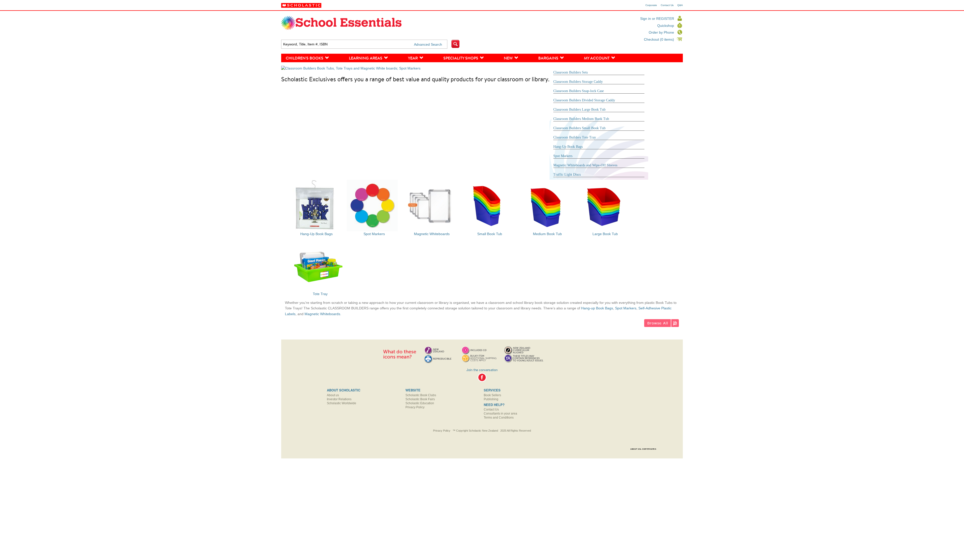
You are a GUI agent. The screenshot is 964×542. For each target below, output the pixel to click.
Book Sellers (492, 395)
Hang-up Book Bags (597, 308)
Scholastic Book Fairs (420, 399)
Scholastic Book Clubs (420, 395)
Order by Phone (661, 32)
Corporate (651, 5)
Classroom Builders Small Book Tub (579, 128)
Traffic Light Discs (567, 174)
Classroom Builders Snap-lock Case (578, 91)
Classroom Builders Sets (570, 72)
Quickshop (665, 26)
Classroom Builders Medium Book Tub (581, 119)
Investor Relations (339, 399)
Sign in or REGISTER (657, 19)
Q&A (680, 5)
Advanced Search (428, 44)
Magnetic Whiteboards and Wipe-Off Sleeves (585, 165)
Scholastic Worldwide (341, 403)
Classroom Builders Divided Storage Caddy (584, 100)
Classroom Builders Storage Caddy (578, 82)
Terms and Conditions (499, 417)
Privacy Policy (415, 407)
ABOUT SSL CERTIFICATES (643, 449)
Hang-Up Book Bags (568, 147)
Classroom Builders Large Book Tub (579, 109)
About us (333, 395)
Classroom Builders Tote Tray (574, 137)
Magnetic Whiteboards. (323, 314)
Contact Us (667, 5)
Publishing (491, 399)
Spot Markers (562, 156)
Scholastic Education (419, 403)
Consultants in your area (500, 413)
